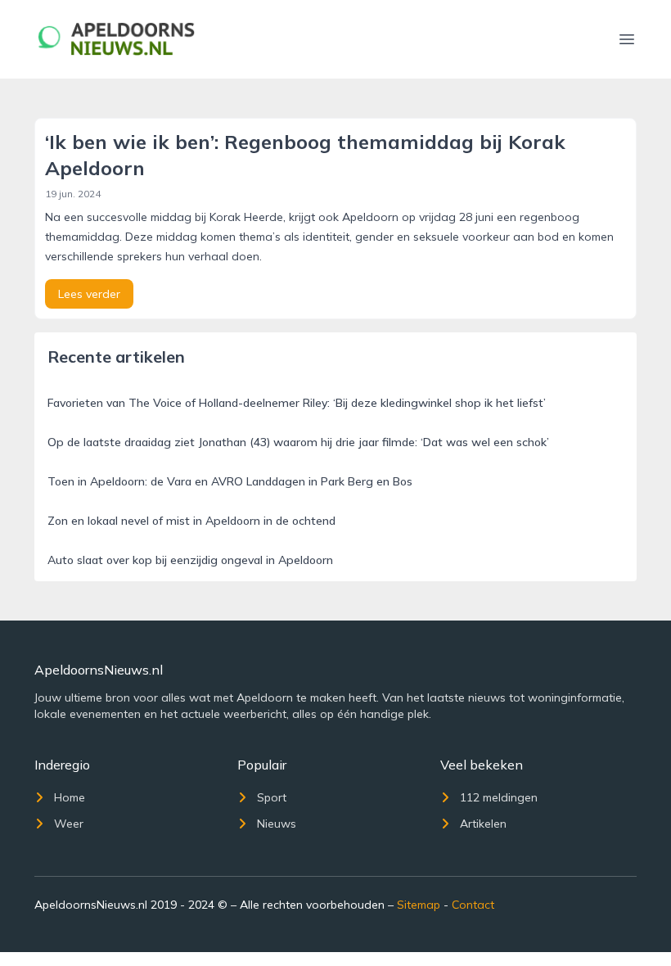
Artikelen (483, 823)
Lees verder (89, 294)
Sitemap (418, 904)
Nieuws (276, 823)
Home (69, 797)
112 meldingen (499, 797)
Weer (68, 823)
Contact (473, 904)
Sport (271, 797)
